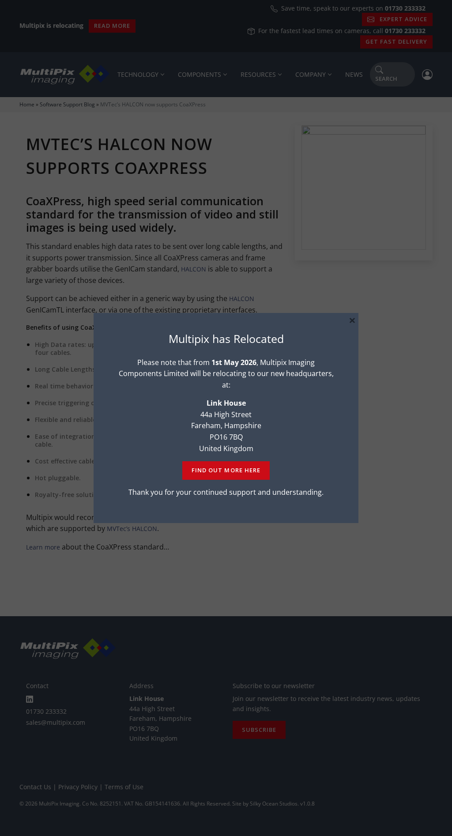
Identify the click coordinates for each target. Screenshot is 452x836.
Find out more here (226, 470)
